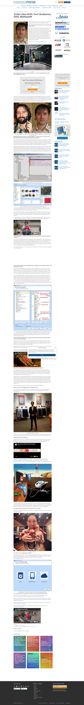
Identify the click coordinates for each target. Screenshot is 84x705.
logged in (20, 630)
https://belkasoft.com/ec (39, 596)
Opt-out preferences (39, 357)
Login (60, 2)
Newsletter (42, 5)
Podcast (35, 5)
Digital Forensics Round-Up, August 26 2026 (46, 643)
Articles (30, 653)
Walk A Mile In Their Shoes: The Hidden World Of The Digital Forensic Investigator (20, 641)
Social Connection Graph (30, 146)
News (18, 7)
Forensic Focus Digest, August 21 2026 (46, 661)
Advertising (36, 692)
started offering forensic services (45, 98)
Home (15, 11)
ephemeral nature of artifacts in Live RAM (21, 461)
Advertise (55, 5)
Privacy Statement (44, 357)
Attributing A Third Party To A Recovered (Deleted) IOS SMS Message (25, 626)
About (61, 5)
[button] (55, 347)
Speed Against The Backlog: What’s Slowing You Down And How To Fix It (33, 659)
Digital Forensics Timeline (38, 697)
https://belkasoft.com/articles (37, 598)
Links (49, 5)
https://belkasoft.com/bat (18, 558)
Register (67, 2)
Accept (42, 355)
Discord (29, 5)
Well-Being (57, 7)
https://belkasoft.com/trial (19, 596)
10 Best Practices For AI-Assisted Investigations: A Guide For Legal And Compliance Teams (20, 659)
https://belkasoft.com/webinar (19, 603)
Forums (23, 5)
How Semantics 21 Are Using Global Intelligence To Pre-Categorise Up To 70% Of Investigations (33, 640)
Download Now (62, 138)
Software (35, 698)
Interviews (20, 11)
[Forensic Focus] (24, 3)
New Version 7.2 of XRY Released (20, 625)
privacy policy (66, 85)
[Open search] (56, 2)
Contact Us (35, 694)
